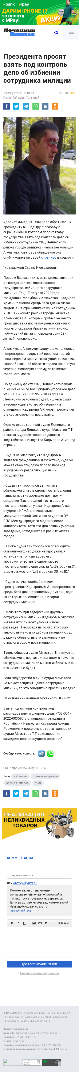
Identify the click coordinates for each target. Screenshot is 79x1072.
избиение (20, 776)
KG (56, 33)
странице (48, 257)
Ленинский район (45, 776)
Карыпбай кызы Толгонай (21, 97)
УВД (38, 783)
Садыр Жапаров (17, 783)
